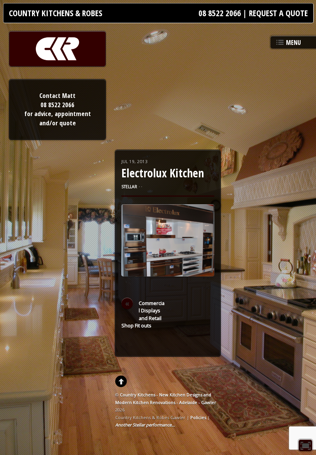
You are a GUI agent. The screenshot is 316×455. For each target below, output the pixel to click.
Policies (198, 417)
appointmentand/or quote (65, 118)
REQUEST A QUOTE (278, 13)
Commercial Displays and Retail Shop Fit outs (143, 314)
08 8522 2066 (219, 13)
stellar (129, 186)
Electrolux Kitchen (162, 173)
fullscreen (305, 445)
